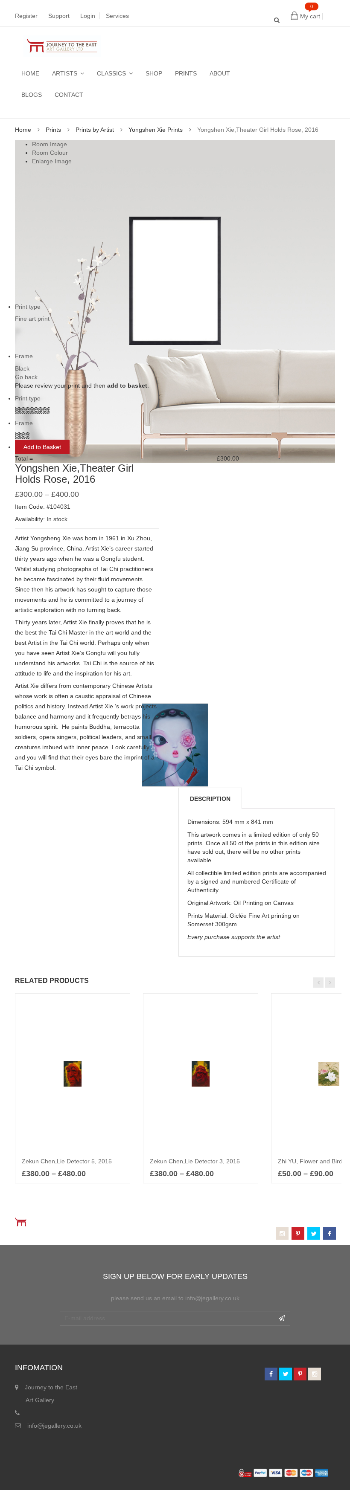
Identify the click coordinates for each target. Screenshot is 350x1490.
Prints (186, 73)
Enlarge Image (52, 161)
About (220, 73)
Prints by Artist (95, 129)
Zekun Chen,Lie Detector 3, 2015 (195, 1161)
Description (210, 798)
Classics (111, 73)
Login (87, 15)
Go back (26, 377)
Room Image (49, 144)
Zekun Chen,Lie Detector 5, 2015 (67, 1161)
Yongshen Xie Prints (155, 129)
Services (117, 15)
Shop (154, 73)
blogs (31, 94)
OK (282, 1318)
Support (59, 15)
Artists (64, 73)
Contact (69, 94)
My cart (310, 16)
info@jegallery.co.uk (54, 1425)
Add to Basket (42, 447)
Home (30, 73)
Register (26, 15)
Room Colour (50, 152)
